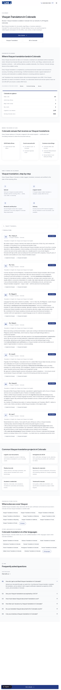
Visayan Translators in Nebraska (46, 512)
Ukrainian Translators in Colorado (32, 551)
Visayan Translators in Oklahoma (31, 516)
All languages (47, 551)
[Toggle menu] (56, 3)
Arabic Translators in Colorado (47, 540)
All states (22, 523)
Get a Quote (21, 35)
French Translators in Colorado (10, 547)
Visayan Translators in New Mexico (11, 516)
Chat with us (5, 574)
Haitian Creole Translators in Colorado (12, 551)
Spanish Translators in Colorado (11, 540)
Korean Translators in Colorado (49, 547)
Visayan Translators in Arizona (10, 512)
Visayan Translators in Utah (48, 516)
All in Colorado (33, 40)
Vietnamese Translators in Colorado (11, 544)
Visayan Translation (12, 40)
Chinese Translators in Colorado (29, 540)
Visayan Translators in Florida (10, 523)
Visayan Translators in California (29, 519)
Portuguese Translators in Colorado (29, 547)
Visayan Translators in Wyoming (11, 519)
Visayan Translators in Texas (47, 519)
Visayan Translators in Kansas (28, 512)
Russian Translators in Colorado (31, 544)
